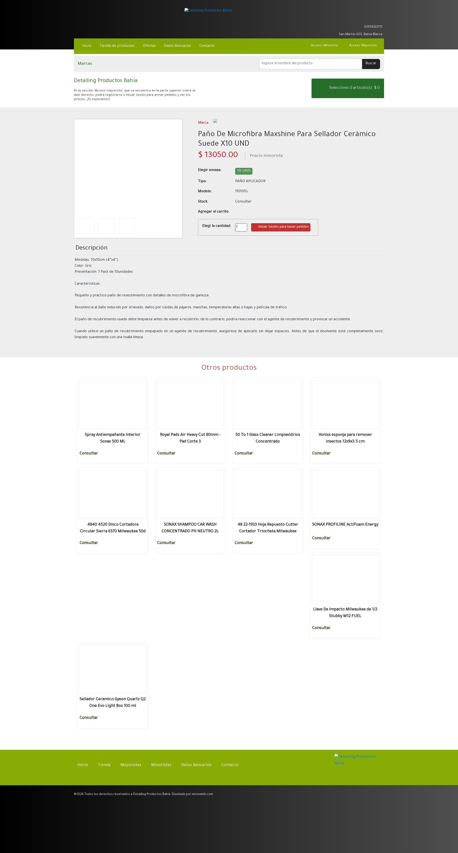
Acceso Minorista (324, 46)
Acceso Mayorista (363, 46)
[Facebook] (368, 19)
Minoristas (161, 765)
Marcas (85, 64)
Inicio (86, 46)
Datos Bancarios (177, 46)
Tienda (104, 765)
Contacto (207, 46)
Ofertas (149, 46)
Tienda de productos (117, 46)
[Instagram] (378, 19)
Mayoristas (130, 765)
